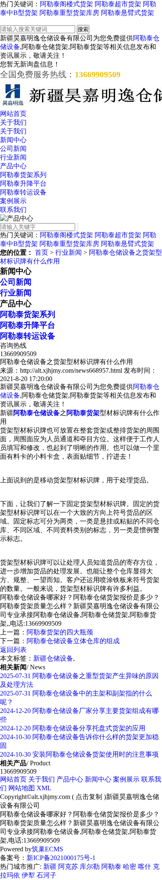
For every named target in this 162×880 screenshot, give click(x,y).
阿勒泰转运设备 (23, 192)
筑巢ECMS (47, 849)
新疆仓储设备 (53, 658)
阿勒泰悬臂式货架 (127, 12)
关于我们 (13, 122)
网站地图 (21, 788)
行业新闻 (13, 157)
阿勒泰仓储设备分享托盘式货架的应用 (72, 728)
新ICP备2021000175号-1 (61, 857)
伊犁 (28, 875)
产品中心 (13, 166)
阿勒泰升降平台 (23, 183)
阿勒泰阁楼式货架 (66, 3)
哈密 (129, 866)
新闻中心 (13, 139)
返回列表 (13, 649)
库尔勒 (90, 866)
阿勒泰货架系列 (23, 174)
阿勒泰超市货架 (118, 3)
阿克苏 (68, 866)
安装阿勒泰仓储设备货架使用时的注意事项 (79, 754)
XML (44, 788)
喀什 (144, 866)
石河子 (46, 875)
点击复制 (89, 796)
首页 (41, 252)
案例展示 (13, 200)
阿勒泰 (111, 866)
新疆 (49, 866)
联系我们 (13, 209)
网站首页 (13, 113)
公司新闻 (13, 148)
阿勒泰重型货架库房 (69, 12)
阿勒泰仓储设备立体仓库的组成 (73, 640)
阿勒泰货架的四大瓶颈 (60, 632)
